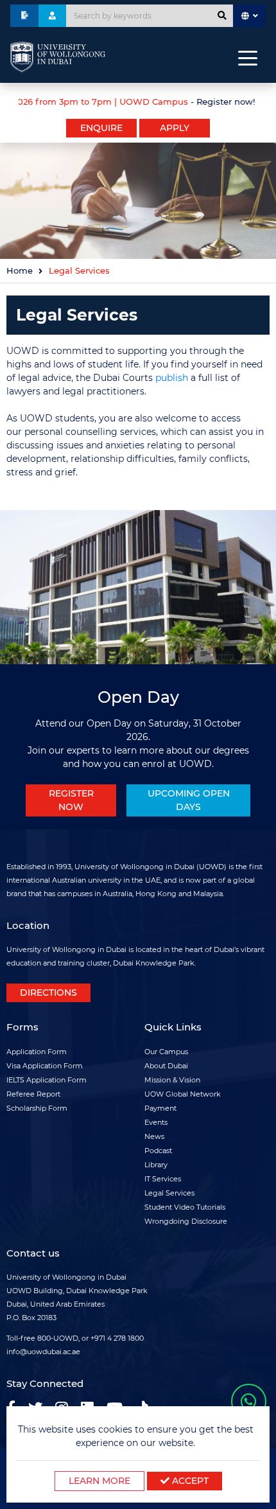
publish (171, 378)
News (154, 1136)
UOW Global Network (182, 1094)
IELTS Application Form (46, 1079)
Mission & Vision (172, 1079)
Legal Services (169, 1192)
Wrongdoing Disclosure (185, 1221)
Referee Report (33, 1094)
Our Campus (166, 1051)
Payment (160, 1108)
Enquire (101, 128)
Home (19, 271)
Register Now (71, 800)
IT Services (162, 1178)
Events (156, 1122)
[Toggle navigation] (248, 57)
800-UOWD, (58, 1338)
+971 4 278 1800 (117, 1338)
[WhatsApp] (248, 1401)
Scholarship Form (36, 1108)
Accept (189, 1481)
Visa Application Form (44, 1065)
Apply (174, 128)
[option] (138, 100)
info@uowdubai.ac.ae (43, 1351)
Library (156, 1164)
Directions (48, 992)
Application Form (36, 1051)
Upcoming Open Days (189, 800)
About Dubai (166, 1065)
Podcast (158, 1150)
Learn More (99, 1481)
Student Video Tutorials (184, 1207)
